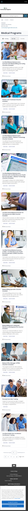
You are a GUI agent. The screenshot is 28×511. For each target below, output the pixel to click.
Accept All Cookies (13, 502)
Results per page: (7, 452)
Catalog (6, 38)
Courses (6, 20)
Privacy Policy (17, 498)
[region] (13, 498)
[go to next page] (14, 456)
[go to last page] (16, 456)
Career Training (8, 480)
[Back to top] (14, 472)
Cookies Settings (13, 505)
